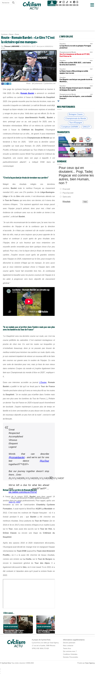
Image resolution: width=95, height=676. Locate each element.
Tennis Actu (67, 648)
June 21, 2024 (14, 502)
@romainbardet (17, 457)
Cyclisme (4, 34)
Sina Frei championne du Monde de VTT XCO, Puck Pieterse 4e (76, 54)
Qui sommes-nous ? (70, 651)
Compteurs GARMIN (69, 127)
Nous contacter (68, 645)
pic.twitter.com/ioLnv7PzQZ (23, 492)
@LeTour (44, 461)
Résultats (66, 201)
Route (11, 34)
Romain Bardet (27, 93)
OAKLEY (86, 127)
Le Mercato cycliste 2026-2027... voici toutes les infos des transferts (76, 63)
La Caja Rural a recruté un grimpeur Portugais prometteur (76, 46)
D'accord (66, 189)
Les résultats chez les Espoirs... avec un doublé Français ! (76, 96)
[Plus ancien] (58, 101)
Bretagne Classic (76, 114)
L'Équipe (43, 382)
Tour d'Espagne (75, 123)
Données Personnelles (70, 657)
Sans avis (67, 197)
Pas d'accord (68, 193)
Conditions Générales (70, 654)
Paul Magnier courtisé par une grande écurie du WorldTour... (76, 79)
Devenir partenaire (69, 643)
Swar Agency (89, 663)
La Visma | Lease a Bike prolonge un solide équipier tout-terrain (76, 71)
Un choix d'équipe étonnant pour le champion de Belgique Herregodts (76, 88)
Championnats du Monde (75, 118)
